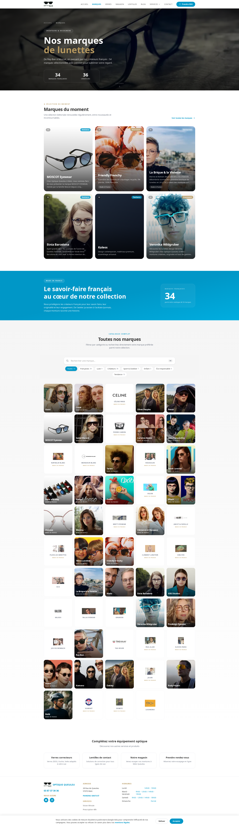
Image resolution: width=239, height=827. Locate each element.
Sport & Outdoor (131, 368)
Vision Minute (88, 805)
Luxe (99, 368)
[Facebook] (46, 800)
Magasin (120, 4)
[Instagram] (52, 800)
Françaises (86, 368)
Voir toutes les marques (182, 118)
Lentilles (132, 4)
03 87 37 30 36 (51, 790)
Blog (143, 4)
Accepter (176, 821)
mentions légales (122, 822)
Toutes (71, 368)
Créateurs (113, 368)
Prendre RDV (187, 4)
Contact (168, 4)
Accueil (84, 4)
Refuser (162, 821)
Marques (96, 4)
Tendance (119, 374)
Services (154, 4)
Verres (108, 4)
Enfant (147, 368)
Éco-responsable (164, 368)
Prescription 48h (90, 809)
